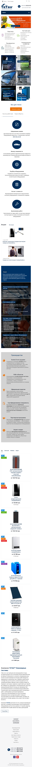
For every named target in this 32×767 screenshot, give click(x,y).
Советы (16, 733)
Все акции (11, 224)
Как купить (16, 720)
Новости (16, 738)
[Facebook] (14, 757)
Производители (16, 727)
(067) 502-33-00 (17, 136)
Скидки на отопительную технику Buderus (14, 260)
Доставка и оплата (16, 735)
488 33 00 (16, 751)
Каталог (16, 719)
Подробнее (5, 711)
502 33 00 (16, 749)
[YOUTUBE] (17, 757)
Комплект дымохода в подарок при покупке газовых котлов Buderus (14, 242)
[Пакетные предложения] (23, 93)
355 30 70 (26, 5)
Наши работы (16, 731)
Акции (16, 740)
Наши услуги (16, 729)
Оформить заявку (16, 109)
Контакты (16, 742)
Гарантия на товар (16, 736)
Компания (16, 722)
